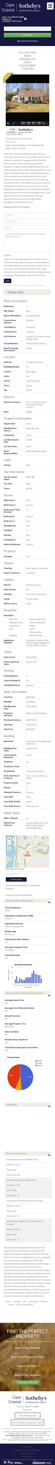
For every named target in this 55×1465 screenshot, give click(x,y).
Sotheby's (27, 1447)
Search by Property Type (27, 1357)
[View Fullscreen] (9, 848)
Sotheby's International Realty (27, 1450)
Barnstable (33, 1301)
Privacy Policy (39, 275)
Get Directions (16, 879)
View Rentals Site (27, 1415)
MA (24, 1301)
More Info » (11, 142)
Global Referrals (27, 1453)
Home (8, 1301)
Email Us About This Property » (19, 138)
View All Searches (27, 1382)
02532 (11, 1304)
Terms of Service (38, 285)
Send (8, 281)
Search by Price (27, 1366)
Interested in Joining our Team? (27, 1422)
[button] (27, 35)
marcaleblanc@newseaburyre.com (19, 1435)
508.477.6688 (17, 17)
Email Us (6, 19)
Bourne (44, 1301)
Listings (17, 1301)
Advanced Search (28, 41)
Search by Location (27, 1375)
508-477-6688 (18, 148)
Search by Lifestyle (27, 1348)
